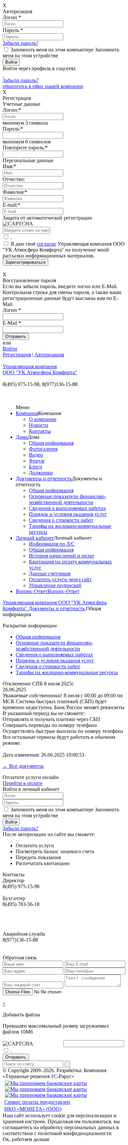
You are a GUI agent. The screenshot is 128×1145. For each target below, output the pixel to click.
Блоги (35, 466)
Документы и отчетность (44, 478)
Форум (36, 461)
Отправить (15, 1057)
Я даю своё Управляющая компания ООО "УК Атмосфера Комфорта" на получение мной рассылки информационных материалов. (64, 249)
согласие (46, 244)
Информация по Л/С (52, 544)
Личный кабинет (35, 538)
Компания (27, 413)
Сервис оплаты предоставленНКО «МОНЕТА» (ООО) (37, 1105)
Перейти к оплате (22, 783)
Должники (41, 472)
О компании (42, 419)
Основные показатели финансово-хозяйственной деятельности (67, 499)
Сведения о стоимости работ (61, 520)
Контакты (40, 431)
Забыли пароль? (20, 43)
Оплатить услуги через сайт (60, 579)
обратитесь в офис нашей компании (43, 86)
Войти (10, 348)
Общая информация (51, 443)
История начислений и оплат (61, 555)
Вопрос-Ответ (32, 591)
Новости (38, 425)
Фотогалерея (43, 449)
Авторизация (49, 354)
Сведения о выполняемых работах (67, 508)
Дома (22, 437)
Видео (36, 455)
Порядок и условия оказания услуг (68, 514)
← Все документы (23, 766)
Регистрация (17, 354)
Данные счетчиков (50, 573)
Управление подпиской (55, 585)
